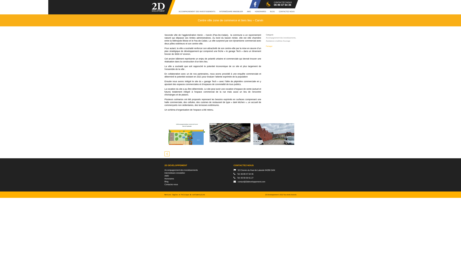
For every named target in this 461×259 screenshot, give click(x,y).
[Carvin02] (186, 134)
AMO (166, 176)
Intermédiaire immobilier (174, 173)
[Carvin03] (273, 134)
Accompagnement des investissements (181, 170)
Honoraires (169, 179)
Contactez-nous (171, 184)
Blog (166, 182)
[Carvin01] (230, 134)
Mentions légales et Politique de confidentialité (184, 195)
